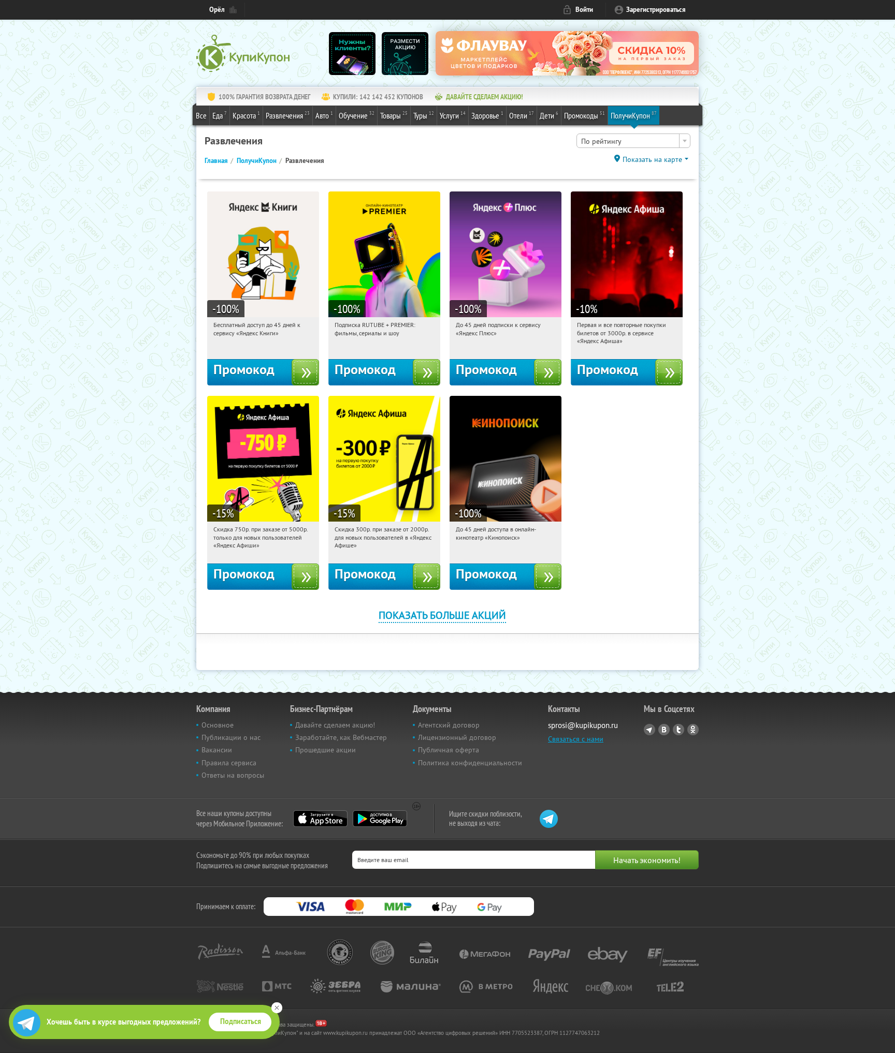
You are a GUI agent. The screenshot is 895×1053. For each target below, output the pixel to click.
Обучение (356, 115)
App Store (320, 818)
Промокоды (584, 115)
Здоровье (487, 115)
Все (201, 115)
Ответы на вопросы (232, 775)
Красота (246, 115)
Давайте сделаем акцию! (335, 725)
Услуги (453, 115)
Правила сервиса (228, 762)
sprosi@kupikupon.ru (583, 725)
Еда (219, 115)
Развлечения (288, 115)
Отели (521, 115)
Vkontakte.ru (664, 729)
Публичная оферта (448, 749)
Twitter (678, 729)
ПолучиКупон (634, 115)
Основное (217, 725)
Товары (394, 115)
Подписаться (240, 1021)
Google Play (380, 818)
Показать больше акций (442, 615)
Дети (549, 115)
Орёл (217, 9)
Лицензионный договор (457, 737)
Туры (423, 115)
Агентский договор (449, 725)
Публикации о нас (231, 737)
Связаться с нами (575, 739)
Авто (324, 115)
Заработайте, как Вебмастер (341, 737)
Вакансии (216, 749)
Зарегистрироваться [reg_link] (656, 9)
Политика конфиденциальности (470, 762)
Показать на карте (652, 159)
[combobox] (633, 141)
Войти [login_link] (584, 9)
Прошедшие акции (325, 749)
